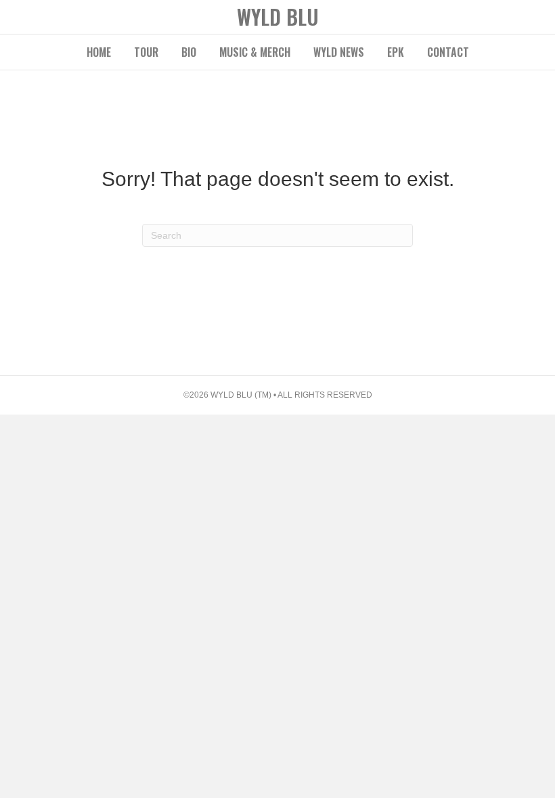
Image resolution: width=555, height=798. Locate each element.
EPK (395, 52)
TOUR (146, 52)
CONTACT (448, 52)
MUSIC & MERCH (254, 52)
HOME (99, 52)
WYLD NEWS (338, 52)
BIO (188, 52)
